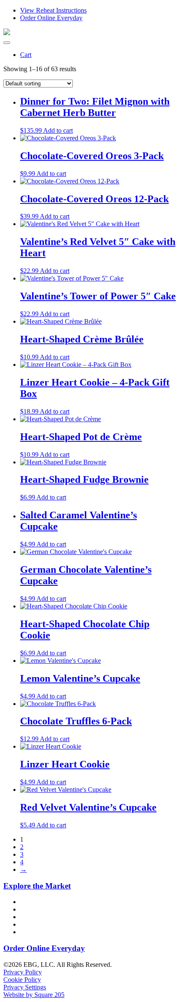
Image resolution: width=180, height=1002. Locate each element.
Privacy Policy (22, 972)
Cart (25, 54)
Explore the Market (37, 885)
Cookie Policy (22, 979)
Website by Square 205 (33, 994)
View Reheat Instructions (53, 10)
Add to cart (58, 130)
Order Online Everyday (51, 17)
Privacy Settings (24, 987)
